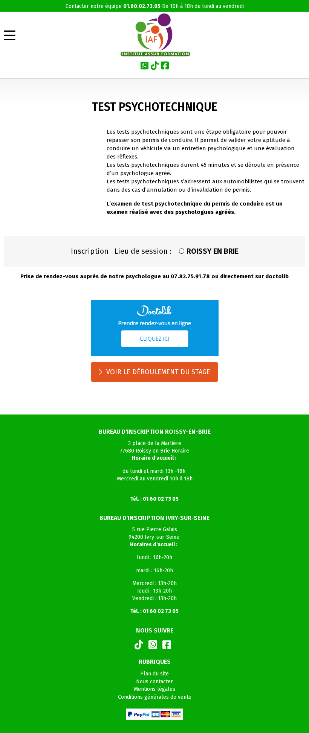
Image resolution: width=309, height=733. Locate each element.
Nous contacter (154, 681)
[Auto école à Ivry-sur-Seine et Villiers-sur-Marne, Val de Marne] (155, 35)
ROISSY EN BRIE (213, 251)
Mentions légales (154, 689)
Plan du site (154, 674)
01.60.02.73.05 (142, 6)
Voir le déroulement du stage (158, 372)
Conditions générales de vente (154, 697)
